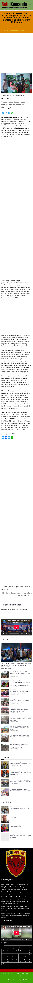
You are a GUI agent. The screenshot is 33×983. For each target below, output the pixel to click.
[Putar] (4, 634)
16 (29, 957)
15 (25, 957)
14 (20, 957)
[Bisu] (26, 634)
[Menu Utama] (30, 4)
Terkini (4, 639)
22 (25, 959)
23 (29, 959)
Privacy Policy (17, 980)
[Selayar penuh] (29, 634)
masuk (12, 609)
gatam (5, 102)
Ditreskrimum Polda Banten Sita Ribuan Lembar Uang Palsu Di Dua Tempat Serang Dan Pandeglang (20, 772)
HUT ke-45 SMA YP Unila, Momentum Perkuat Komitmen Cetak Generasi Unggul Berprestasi (20, 835)
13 (16, 957)
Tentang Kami (7, 980)
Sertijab (18, 104)
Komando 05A (7, 95)
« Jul (2, 967)
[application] (16, 627)
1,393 (5, 753)
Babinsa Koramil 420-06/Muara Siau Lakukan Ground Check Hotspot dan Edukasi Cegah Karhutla (19, 746)
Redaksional (26, 980)
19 (12, 959)
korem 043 (4, 104)
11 (7, 957)
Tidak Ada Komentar (9, 99)
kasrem (23, 102)
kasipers (16, 102)
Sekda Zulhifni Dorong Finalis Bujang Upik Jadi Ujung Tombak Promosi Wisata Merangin (15, 886)
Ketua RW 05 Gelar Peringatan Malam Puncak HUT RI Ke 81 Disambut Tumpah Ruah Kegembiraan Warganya (20, 691)
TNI (23, 104)
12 (12, 957)
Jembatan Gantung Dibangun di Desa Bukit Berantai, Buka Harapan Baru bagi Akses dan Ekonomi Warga (20, 673)
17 (3, 959)
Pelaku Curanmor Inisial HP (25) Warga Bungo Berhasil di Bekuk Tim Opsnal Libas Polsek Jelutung (20, 781)
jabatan (11, 102)
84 (5, 798)
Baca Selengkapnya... (7, 668)
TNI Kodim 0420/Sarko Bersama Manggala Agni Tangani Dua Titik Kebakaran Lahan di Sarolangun (21, 718)
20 (16, 959)
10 (3, 957)
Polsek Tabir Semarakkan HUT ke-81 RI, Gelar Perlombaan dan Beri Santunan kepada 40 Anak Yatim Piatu (20, 709)
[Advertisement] (16, 50)
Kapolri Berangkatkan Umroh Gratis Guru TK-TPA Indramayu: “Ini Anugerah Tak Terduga (20, 808)
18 (8, 959)
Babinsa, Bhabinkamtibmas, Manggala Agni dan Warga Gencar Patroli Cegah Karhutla (19, 727)
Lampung (12, 104)
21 (20, 959)
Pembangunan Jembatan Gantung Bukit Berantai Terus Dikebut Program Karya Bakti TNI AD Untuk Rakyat (20, 700)
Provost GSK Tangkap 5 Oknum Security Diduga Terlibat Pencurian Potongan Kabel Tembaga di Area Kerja (20, 763)
